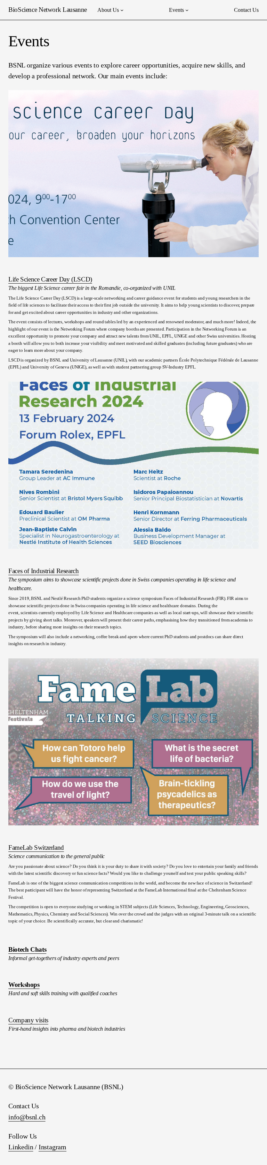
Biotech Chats (27, 949)
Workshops (24, 984)
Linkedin (20, 1147)
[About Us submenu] (121, 9)
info (13, 1117)
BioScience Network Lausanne (47, 9)
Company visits (28, 1020)
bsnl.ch (36, 1117)
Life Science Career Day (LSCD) (50, 279)
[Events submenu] (186, 9)
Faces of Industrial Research (43, 570)
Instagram (52, 1147)
